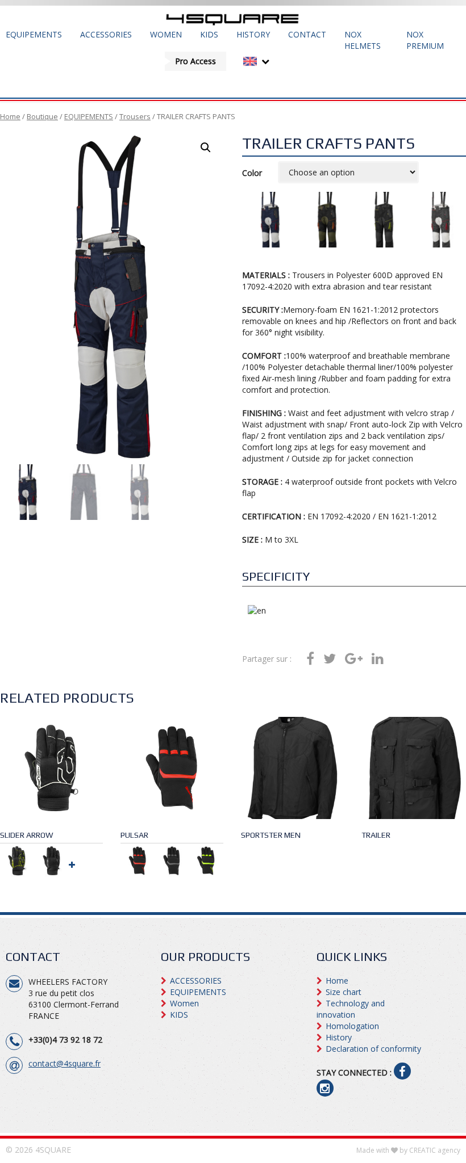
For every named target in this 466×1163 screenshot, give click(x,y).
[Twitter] (329, 659)
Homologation (352, 1026)
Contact (307, 34)
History (253, 34)
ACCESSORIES (106, 34)
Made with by (408, 1150)
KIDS (209, 34)
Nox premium (425, 40)
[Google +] (354, 659)
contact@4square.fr (64, 1063)
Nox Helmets (362, 40)
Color (252, 172)
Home (10, 116)
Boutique (42, 116)
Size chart (343, 991)
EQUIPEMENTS (88, 116)
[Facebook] (310, 659)
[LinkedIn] (377, 659)
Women (166, 34)
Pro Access (195, 61)
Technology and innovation (351, 1009)
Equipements (34, 34)
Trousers (135, 116)
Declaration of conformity (373, 1048)
